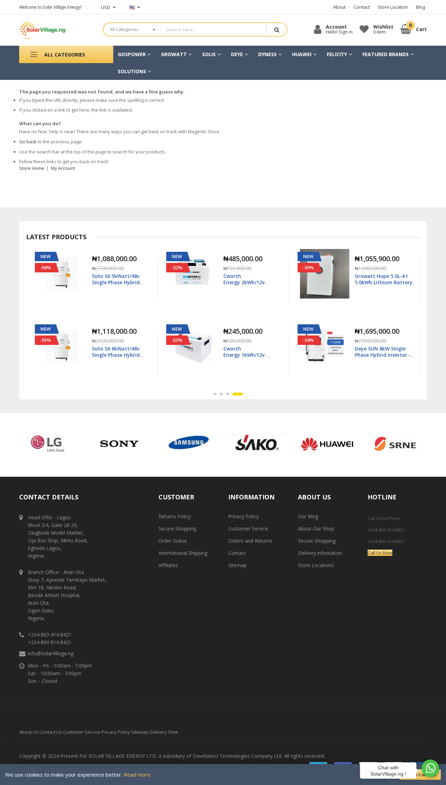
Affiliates (168, 565)
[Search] (277, 29)
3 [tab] (235, 394)
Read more (137, 774)
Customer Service (248, 528)
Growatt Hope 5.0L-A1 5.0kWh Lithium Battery (252, 279)
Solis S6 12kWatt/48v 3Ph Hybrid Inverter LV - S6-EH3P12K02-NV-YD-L (383, 354)
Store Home (31, 168)
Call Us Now (380, 553)
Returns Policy (175, 516)
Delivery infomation (320, 553)
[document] (223, 774)
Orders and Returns (250, 540)
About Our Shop (316, 528)
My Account (63, 168)
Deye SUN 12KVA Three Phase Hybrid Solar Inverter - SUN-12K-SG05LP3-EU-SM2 (382, 286)
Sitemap (237, 565)
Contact (237, 553)
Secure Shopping (177, 528)
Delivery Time (163, 732)
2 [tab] (229, 394)
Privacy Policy (243, 516)
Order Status (173, 540)
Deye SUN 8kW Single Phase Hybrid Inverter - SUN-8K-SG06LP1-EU (251, 354)
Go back (28, 141)
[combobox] (214, 29)
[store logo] (55, 30)
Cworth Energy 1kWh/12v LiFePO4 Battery (112, 354)
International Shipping (183, 553)
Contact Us (50, 732)
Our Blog (308, 516)
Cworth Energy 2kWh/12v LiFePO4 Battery (112, 282)
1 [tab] (219, 394)
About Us (28, 732)
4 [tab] (241, 394)
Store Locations (316, 565)
